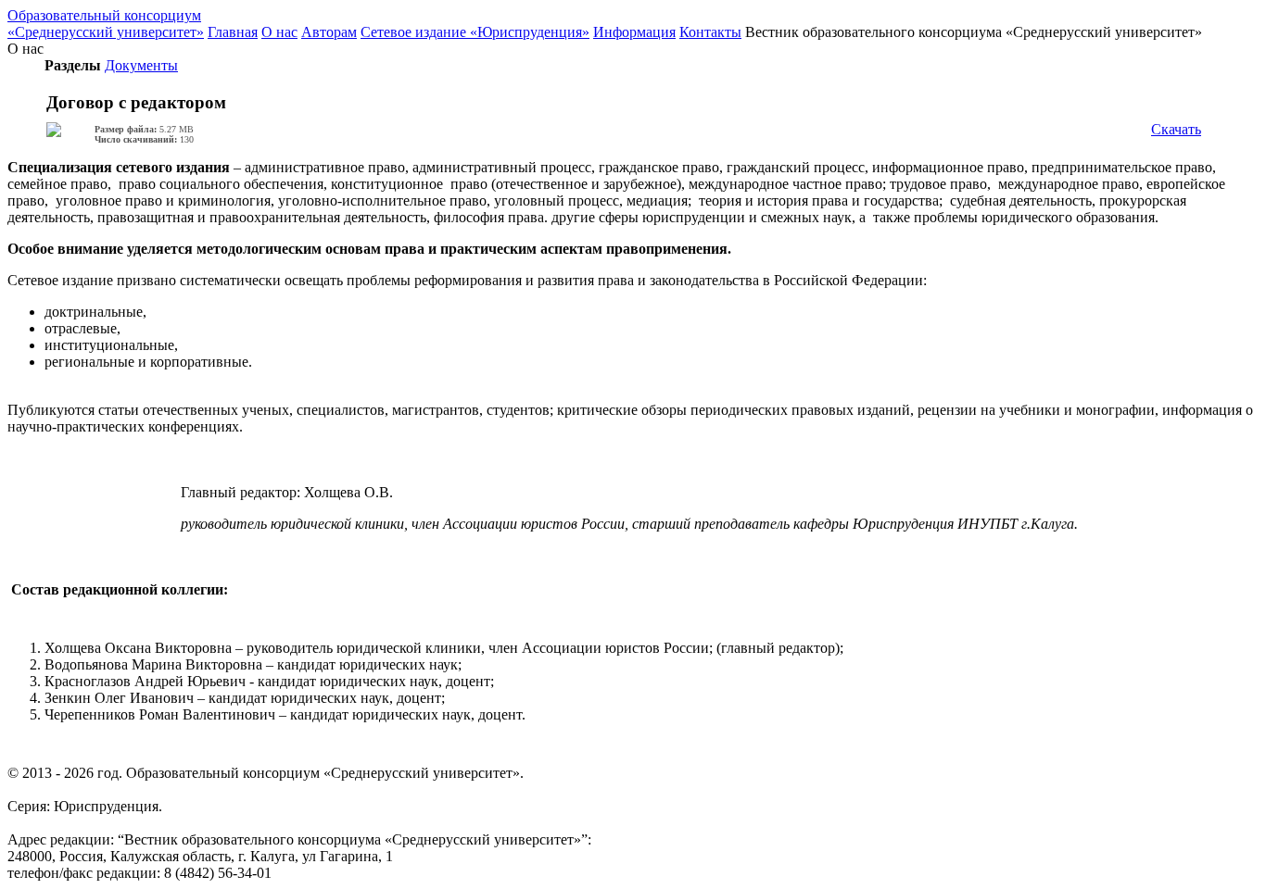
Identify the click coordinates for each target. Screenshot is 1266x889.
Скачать (1176, 129)
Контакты (710, 32)
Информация (634, 32)
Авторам (329, 32)
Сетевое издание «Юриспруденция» (475, 32)
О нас (279, 32)
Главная (233, 32)
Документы (141, 65)
